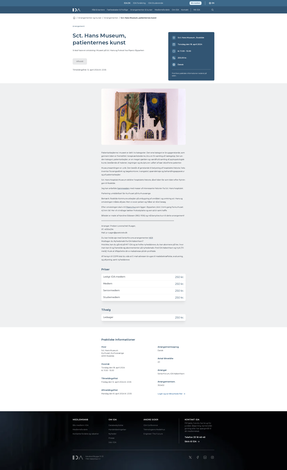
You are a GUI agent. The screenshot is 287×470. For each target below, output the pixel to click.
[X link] (190, 457)
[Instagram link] (212, 457)
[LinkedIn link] (205, 457)
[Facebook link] (198, 457)
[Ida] (77, 9)
